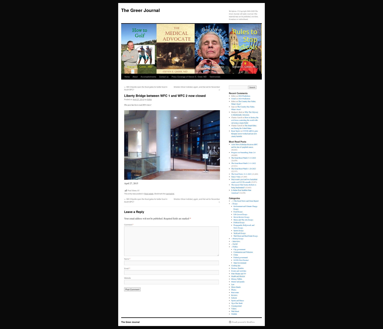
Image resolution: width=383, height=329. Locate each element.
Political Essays (239, 222)
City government (239, 249)
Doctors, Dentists (237, 268)
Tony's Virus (235, 176)
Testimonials (214, 76)
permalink (170, 193)
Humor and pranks (238, 281)
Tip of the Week (237, 303)
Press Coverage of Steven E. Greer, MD (189, 76)
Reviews (234, 295)
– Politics (234, 246)
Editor (149, 99)
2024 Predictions (244, 96)
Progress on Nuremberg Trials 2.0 (243, 152)
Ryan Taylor (235, 131)
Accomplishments (148, 76)
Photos (233, 289)
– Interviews (235, 241)
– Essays (234, 203)
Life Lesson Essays (240, 214)
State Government (240, 263)
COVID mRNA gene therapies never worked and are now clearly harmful (244, 133)
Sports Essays (239, 230)
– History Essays (237, 238)
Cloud (233, 98)
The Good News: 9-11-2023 (241, 174)
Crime (236, 254)
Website (127, 278)
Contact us (164, 76)
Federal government (241, 257)
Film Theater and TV (238, 273)
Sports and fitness (237, 300)
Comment (128, 224)
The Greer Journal (140, 10)
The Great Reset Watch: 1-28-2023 (243, 168)
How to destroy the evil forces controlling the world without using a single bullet (244, 120)
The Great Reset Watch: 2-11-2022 (243, 163)
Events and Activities (238, 271)
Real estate (148, 193)
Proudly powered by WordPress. (243, 322)
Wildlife (234, 314)
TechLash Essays (240, 233)
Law (232, 284)
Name (127, 259)
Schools (234, 298)
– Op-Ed (234, 244)
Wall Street (235, 311)
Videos (233, 308)
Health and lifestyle (238, 276)
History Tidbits (236, 279)
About (135, 76)
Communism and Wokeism (243, 252)
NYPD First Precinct (241, 260)
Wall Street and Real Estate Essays (246, 236)
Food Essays (238, 211)
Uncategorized (236, 306)
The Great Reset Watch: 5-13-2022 (243, 158)
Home (127, 76)
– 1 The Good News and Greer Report (245, 201)
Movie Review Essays (241, 217)
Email (127, 268)
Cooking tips (235, 265)
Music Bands (236, 287)
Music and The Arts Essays (243, 219)
